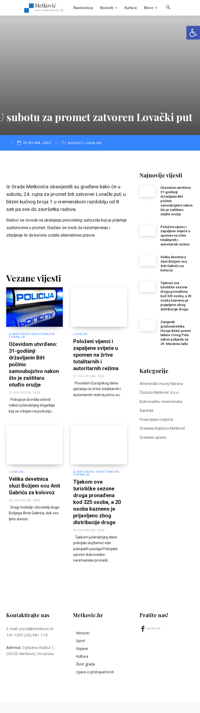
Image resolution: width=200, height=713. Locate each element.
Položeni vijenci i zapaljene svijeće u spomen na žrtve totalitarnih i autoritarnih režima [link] (95, 354)
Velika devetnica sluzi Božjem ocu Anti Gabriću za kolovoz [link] (34, 486)
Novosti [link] (76, 143)
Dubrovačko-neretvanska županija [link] (32, 335)
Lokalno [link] (93, 143)
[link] (193, 32)
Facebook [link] (153, 628)
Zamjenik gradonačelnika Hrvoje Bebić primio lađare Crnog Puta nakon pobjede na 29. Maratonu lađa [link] (175, 333)
